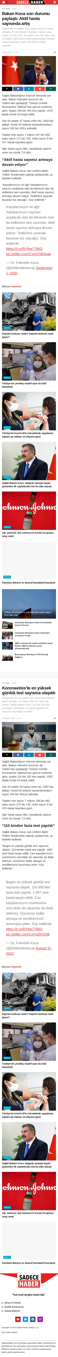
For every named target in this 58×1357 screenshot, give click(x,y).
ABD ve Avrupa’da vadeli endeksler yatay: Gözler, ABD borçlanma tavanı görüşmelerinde (34, 645)
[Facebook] (32, 1319)
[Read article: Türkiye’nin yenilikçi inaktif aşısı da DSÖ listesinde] (29, 361)
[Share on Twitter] (7, 89)
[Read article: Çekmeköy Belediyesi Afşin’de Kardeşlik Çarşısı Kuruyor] (7, 625)
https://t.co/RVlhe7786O (24, 249)
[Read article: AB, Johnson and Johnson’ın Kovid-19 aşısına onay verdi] (29, 511)
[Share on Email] (40, 89)
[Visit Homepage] (31, 2)
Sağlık (14, 9)
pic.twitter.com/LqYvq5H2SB (28, 934)
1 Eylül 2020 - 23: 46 (10, 52)
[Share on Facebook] (18, 89)
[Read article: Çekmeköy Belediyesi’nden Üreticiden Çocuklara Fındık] (7, 635)
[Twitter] (25, 1319)
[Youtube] (18, 1319)
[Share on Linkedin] (29, 89)
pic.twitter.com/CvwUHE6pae (28, 254)
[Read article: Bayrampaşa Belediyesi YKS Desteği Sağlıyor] (7, 657)
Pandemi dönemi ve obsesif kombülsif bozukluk (28, 582)
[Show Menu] (54, 2)
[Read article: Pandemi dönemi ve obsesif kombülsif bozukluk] (29, 560)
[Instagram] (40, 1319)
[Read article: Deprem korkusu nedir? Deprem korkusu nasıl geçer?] (29, 311)
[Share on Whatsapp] (51, 89)
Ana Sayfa (6, 9)
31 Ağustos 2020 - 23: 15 (12, 718)
